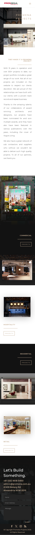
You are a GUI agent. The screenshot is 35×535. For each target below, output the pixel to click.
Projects (26, 244)
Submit (28, 522)
